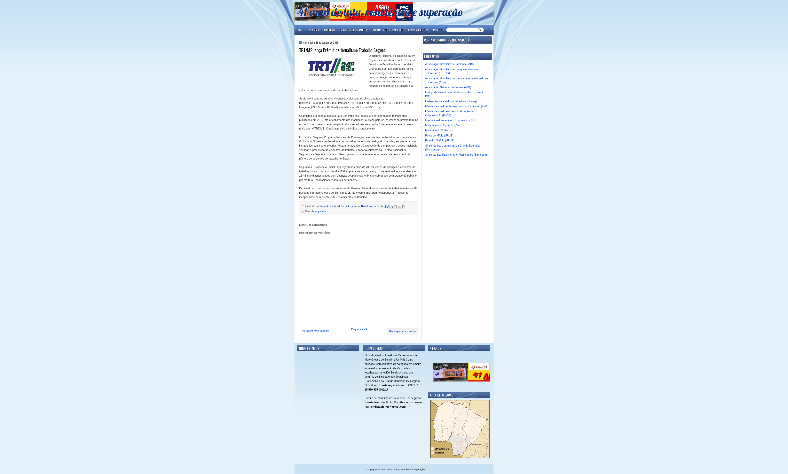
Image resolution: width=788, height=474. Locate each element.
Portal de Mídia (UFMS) (439, 135)
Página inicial (359, 329)
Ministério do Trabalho (438, 130)
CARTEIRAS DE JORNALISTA (353, 30)
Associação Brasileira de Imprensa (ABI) (449, 64)
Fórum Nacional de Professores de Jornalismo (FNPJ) (457, 106)
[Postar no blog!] (395, 207)
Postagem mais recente (315, 330)
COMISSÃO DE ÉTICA (418, 30)
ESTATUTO (438, 30)
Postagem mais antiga (402, 331)
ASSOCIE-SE (313, 30)
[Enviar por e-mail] (391, 207)
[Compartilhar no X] (399, 207)
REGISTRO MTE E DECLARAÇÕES (387, 30)
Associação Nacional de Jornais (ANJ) (448, 87)
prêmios (322, 211)
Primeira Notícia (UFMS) (439, 140)
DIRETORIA (329, 30)
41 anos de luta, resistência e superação (380, 12)
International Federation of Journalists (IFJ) (450, 120)
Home (299, 30)
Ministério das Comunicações (442, 125)
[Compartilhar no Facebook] (403, 207)
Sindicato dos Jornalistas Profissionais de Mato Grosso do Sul (350, 206)
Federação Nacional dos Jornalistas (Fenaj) (451, 101)
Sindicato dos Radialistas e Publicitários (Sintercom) (456, 154)
